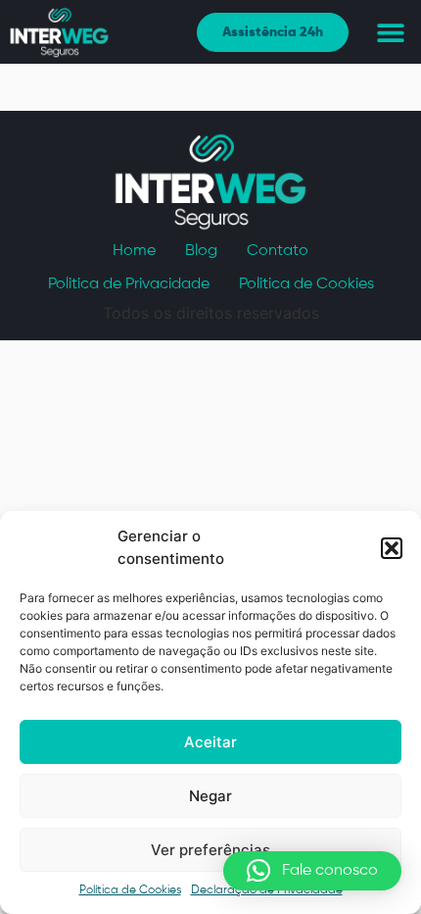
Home (134, 251)
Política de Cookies (130, 890)
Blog (201, 251)
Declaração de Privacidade (267, 890)
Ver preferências (210, 849)
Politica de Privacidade (129, 284)
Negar (210, 796)
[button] (391, 548)
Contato (277, 251)
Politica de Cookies (306, 284)
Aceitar (210, 742)
